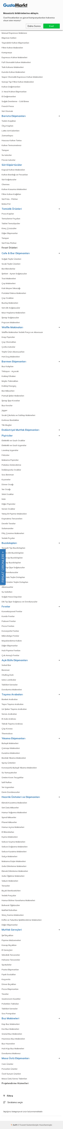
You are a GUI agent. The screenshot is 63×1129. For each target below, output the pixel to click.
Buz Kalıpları (7, 366)
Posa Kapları (8, 213)
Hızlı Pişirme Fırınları (11, 650)
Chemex (5, 184)
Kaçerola (6, 979)
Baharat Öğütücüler (11, 905)
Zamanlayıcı (7, 135)
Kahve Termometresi (11, 145)
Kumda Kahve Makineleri (13, 72)
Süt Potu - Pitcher (10, 199)
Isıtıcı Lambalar (9, 680)
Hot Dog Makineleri (11, 356)
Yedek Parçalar (9, 895)
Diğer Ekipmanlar (10, 233)
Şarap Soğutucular (10, 317)
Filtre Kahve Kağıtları (11, 194)
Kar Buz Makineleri (10, 1029)
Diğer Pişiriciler (8, 504)
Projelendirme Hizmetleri (15, 1083)
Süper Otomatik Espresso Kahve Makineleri (22, 77)
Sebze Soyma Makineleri (13, 842)
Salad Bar (6, 665)
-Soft (14, 1125)
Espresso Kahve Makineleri (14, 57)
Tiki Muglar (7, 425)
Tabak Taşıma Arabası (12, 723)
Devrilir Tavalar (9, 523)
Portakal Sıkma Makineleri (14, 293)
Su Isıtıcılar (7, 155)
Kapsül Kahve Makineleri (13, 169)
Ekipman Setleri (9, 38)
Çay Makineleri (9, 283)
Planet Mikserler (9, 822)
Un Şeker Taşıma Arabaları (14, 709)
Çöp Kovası (7, 728)
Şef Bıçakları (7, 935)
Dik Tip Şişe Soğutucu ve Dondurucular (19, 601)
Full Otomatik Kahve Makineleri (16, 62)
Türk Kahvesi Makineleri (13, 67)
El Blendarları (8, 832)
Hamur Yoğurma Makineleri (14, 812)
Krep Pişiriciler (8, 337)
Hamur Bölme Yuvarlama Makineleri (18, 900)
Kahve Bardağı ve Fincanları (15, 174)
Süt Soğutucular (9, 179)
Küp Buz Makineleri (11, 1024)
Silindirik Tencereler (11, 955)
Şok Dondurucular (10, 572)
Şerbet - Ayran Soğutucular (14, 273)
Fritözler (5, 455)
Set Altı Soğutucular (11, 308)
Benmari (6, 670)
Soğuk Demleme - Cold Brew (15, 101)
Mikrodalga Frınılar (10, 636)
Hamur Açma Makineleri (13, 827)
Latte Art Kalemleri (10, 130)
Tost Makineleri (9, 278)
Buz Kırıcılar (7, 405)
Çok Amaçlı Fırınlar (10, 655)
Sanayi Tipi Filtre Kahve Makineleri (18, 82)
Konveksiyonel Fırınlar (12, 611)
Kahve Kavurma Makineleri (14, 189)
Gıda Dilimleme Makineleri (14, 866)
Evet (51, 26)
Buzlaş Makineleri (10, 303)
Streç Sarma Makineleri (13, 915)
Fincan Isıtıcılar (8, 160)
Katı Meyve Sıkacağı (11, 288)
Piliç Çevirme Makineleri (13, 533)
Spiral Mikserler (9, 817)
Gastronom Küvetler (11, 999)
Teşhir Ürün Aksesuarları (13, 352)
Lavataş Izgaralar (10, 450)
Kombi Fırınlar (8, 616)
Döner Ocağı (7, 484)
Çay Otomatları (9, 342)
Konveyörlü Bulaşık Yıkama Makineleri (19, 767)
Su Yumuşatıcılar (9, 772)
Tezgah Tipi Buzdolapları (13, 548)
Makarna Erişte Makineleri (14, 861)
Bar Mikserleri (8, 391)
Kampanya (7, 52)
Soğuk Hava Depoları (12, 597)
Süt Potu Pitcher (9, 243)
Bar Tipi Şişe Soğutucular (13, 567)
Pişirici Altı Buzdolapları (13, 553)
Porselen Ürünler (9, 1069)
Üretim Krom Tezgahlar (12, 777)
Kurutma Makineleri (11, 753)
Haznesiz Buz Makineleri (13, 1039)
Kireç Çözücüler (9, 228)
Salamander (7, 528)
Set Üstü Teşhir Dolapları (13, 577)
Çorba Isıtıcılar (8, 347)
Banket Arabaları (10, 699)
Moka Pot (6, 204)
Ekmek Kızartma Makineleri (14, 802)
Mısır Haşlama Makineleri (13, 312)
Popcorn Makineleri (11, 322)
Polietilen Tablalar (10, 1004)
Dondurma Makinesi (11, 1053)
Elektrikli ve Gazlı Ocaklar (13, 440)
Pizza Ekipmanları (10, 989)
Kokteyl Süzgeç (9, 386)
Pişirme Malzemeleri (11, 940)
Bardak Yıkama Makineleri (14, 758)
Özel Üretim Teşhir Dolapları (15, 582)
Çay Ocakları (8, 298)
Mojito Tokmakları (10, 381)
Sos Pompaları (9, 1013)
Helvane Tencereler (11, 960)
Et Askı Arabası (9, 719)
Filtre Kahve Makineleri (12, 47)
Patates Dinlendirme (11, 465)
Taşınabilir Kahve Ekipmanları (15, 43)
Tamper (5, 150)
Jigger (4, 410)
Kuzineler (6, 479)
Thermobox (7, 733)
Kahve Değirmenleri (11, 86)
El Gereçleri (7, 950)
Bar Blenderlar (8, 268)
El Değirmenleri (9, 96)
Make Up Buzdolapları (12, 557)
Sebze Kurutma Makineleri (14, 851)
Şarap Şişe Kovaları (11, 400)
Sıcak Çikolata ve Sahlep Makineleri (18, 415)
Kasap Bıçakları (9, 945)
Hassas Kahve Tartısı (12, 140)
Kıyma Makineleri (10, 837)
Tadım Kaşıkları (9, 121)
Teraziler (6, 885)
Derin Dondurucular (11, 792)
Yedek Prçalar (8, 538)
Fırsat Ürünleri (9, 248)
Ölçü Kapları (7, 126)
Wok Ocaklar (8, 494)
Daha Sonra (34, 26)
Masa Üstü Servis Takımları (14, 1078)
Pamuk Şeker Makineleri (13, 395)
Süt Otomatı (7, 111)
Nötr (4, 499)
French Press (8, 106)
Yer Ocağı (6, 489)
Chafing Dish (8, 675)
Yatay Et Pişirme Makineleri (14, 513)
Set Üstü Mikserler (10, 807)
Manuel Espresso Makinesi (14, 33)
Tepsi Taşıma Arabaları (12, 704)
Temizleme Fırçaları (11, 218)
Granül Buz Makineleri (12, 1034)
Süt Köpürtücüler (12, 165)
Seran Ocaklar (8, 509)
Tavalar (5, 994)
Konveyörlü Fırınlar (10, 631)
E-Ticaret (22, 1125)
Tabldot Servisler (10, 684)
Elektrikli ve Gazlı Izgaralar (14, 445)
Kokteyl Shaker (9, 376)
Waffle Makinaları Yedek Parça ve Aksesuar (22, 332)
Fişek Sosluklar (9, 974)
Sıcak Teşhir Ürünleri (11, 264)
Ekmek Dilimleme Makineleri (15, 871)
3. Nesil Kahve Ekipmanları (14, 91)
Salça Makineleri (9, 856)
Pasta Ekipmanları (10, 969)
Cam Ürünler (7, 1064)
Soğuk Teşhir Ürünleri (11, 259)
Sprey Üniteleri (9, 763)
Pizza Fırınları (8, 626)
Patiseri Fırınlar (9, 621)
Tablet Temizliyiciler (11, 223)
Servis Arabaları (9, 714)
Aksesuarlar (7, 587)
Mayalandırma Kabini (12, 640)
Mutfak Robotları (9, 910)
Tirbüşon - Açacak (10, 371)
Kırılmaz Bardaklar (10, 420)
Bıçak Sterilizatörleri (11, 890)
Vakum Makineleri (10, 881)
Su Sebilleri (7, 592)
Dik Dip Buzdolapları (11, 562)
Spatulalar (6, 964)
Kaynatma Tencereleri (12, 518)
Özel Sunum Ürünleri (11, 1074)
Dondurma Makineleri (12, 689)
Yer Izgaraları (8, 787)
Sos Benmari (8, 474)
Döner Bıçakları (9, 984)
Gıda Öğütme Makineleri (13, 876)
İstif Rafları (7, 782)
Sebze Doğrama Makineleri (14, 846)
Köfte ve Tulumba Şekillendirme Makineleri (22, 920)
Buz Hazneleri (8, 1043)
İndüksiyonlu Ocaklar (11, 470)
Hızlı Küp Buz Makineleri (13, 1048)
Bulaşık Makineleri (10, 743)
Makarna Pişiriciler (10, 460)
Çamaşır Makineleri (11, 748)
